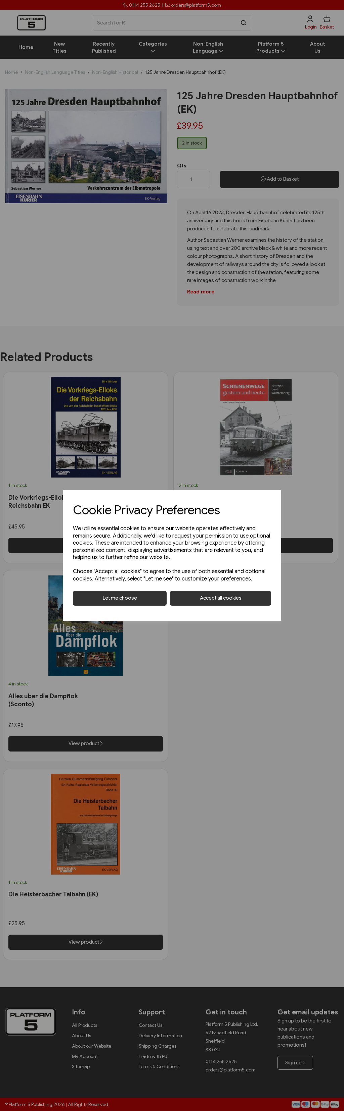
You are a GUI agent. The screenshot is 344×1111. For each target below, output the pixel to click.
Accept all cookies (221, 598)
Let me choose (120, 598)
